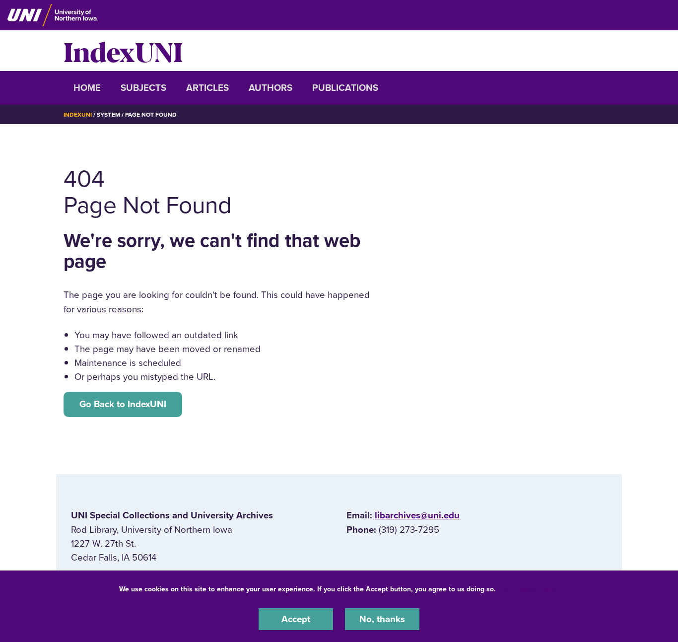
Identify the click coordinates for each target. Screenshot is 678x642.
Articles (207, 87)
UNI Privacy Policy (529, 589)
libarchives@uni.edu (417, 515)
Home (87, 87)
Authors (270, 87)
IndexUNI (123, 50)
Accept (295, 619)
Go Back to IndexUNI (122, 404)
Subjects (143, 87)
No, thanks (382, 619)
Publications (345, 87)
